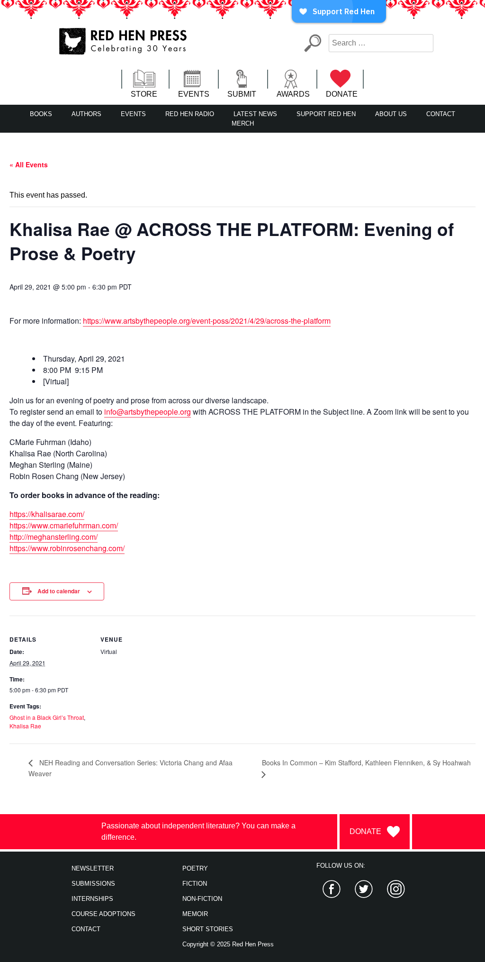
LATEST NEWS (255, 114)
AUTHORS (86, 114)
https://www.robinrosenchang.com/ (67, 548)
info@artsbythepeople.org (147, 411)
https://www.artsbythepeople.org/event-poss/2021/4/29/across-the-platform (207, 320)
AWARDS (293, 94)
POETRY (195, 868)
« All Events (28, 164)
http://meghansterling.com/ (53, 536)
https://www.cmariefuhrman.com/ (63, 525)
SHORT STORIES (207, 929)
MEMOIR (195, 913)
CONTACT (440, 114)
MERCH (243, 123)
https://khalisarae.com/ (46, 513)
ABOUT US (391, 114)
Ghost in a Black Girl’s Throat (46, 717)
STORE (144, 94)
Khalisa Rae (25, 726)
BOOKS (41, 114)
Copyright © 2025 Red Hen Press (228, 944)
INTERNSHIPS (92, 898)
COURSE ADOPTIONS (103, 913)
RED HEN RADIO (189, 114)
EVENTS (193, 94)
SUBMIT (241, 94)
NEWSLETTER (93, 868)
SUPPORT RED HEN (326, 114)
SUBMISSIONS (93, 883)
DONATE (342, 94)
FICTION (194, 883)
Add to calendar (58, 591)
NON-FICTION (202, 898)
